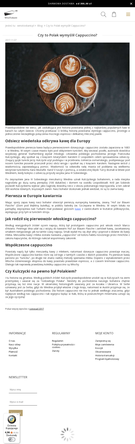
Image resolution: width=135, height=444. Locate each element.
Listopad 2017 (36, 308)
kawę (78, 208)
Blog (40, 25)
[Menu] (18, 415)
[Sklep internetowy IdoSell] (67, 440)
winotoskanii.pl (25, 25)
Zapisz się (16, 412)
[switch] (11, 439)
